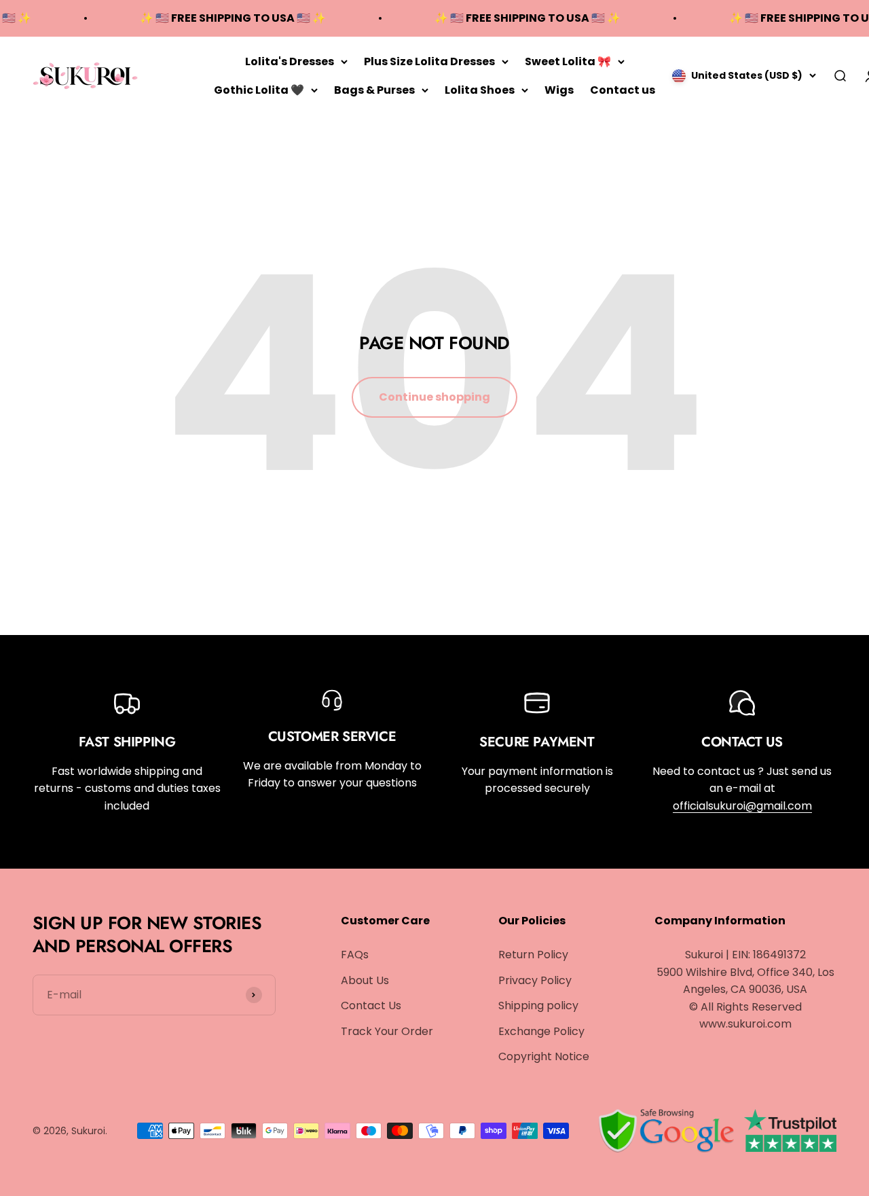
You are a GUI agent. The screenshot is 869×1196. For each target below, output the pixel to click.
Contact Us (371, 1005)
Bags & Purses (374, 89)
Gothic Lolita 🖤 (259, 89)
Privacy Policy (535, 980)
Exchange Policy (541, 1031)
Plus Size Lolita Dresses (429, 61)
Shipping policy (538, 1005)
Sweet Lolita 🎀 (568, 61)
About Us (365, 980)
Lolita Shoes (480, 89)
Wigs (559, 89)
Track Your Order (387, 1031)
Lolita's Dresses (289, 61)
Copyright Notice (543, 1056)
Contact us (622, 89)
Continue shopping (434, 397)
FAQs (355, 954)
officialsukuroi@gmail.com (742, 806)
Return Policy (533, 954)
